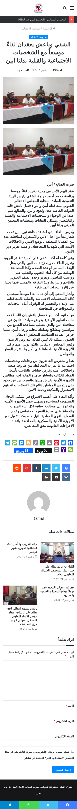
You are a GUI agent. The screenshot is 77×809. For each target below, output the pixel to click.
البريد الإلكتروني (64, 721)
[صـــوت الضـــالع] (38, 8)
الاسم (70, 705)
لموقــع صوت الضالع (36, 786)
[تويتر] (56, 468)
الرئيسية (48, 28)
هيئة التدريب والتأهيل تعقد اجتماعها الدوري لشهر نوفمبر (21, 547)
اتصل (15, 786)
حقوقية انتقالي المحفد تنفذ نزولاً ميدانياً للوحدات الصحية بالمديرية (57, 591)
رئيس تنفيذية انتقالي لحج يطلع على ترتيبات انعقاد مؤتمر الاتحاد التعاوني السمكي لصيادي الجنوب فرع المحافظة (22, 616)
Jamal (56, 70)
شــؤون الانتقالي (31, 28)
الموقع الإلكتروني (64, 736)
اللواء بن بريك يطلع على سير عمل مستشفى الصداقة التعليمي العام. (57, 570)
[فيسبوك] (66, 468)
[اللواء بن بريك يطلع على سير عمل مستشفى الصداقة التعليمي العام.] (57, 552)
